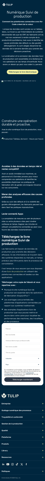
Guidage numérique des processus (16, 410)
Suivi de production (15, 271)
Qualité (5, 430)
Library (5, 450)
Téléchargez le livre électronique (22, 72)
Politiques (6, 471)
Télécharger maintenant (22, 379)
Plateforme (6, 437)
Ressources (7, 457)
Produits (5, 444)
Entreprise (6, 404)
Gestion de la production (12, 424)
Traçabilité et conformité (12, 417)
